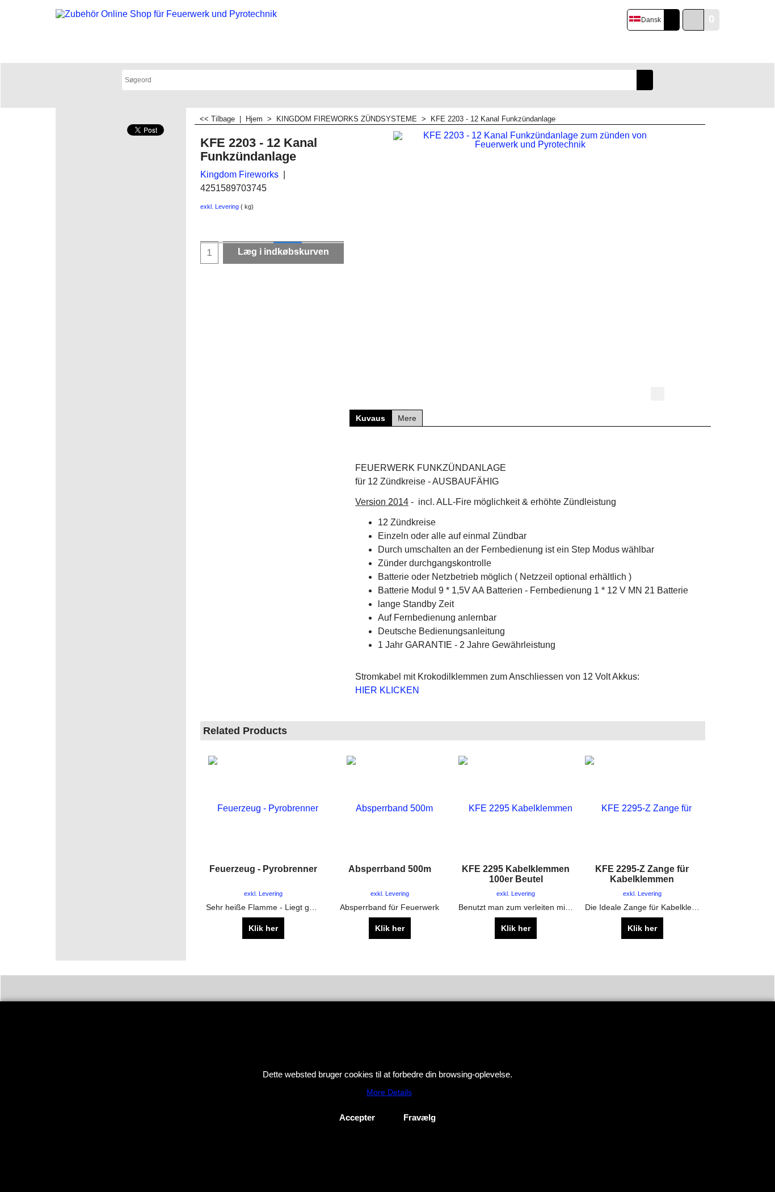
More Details (389, 1092)
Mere (407, 418)
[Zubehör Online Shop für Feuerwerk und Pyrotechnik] (168, 31)
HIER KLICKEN (387, 690)
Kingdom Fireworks (239, 174)
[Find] (645, 80)
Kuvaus (370, 418)
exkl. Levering (219, 206)
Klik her (263, 928)
